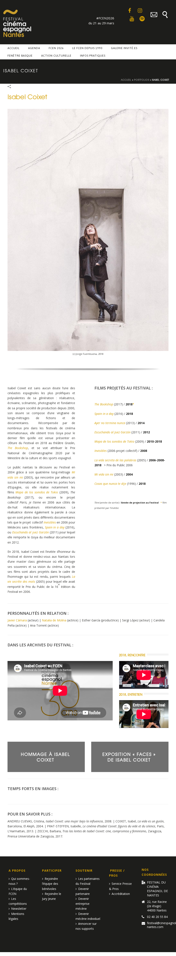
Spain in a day (55, 527)
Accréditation (121, 894)
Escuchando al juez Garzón (30, 532)
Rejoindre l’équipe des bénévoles (50, 884)
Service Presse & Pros (120, 886)
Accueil (14, 48)
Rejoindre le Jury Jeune (51, 896)
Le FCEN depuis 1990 (87, 48)
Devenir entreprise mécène (83, 904)
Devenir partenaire (83, 891)
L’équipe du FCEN (18, 891)
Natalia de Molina (54, 620)
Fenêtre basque (20, 55)
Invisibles (50, 522)
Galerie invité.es (124, 48)
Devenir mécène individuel (88, 916)
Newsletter (18, 909)
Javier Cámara (17, 620)
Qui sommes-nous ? (19, 881)
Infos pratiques (92, 55)
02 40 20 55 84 (157, 917)
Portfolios (141, 79)
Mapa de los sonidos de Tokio (36, 492)
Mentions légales (16, 916)
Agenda (34, 48)
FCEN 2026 (56, 48)
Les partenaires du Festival (88, 881)
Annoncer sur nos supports (86, 926)
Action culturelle (56, 55)
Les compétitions (18, 901)
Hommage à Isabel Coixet (45, 757)
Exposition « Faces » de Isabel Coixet (129, 757)
